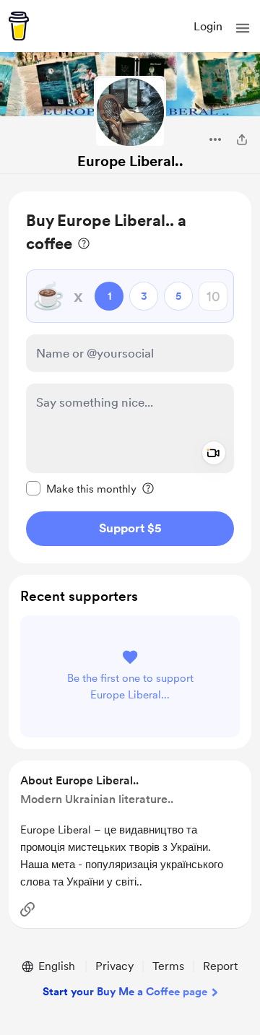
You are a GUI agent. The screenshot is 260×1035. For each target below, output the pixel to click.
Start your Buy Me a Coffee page (125, 991)
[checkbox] (81, 488)
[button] (242, 28)
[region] (130, 377)
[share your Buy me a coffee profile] (241, 139)
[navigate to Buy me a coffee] (19, 26)
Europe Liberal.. (130, 161)
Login (208, 26)
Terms (168, 966)
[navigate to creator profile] (130, 112)
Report (220, 966)
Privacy (114, 966)
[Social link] (27, 909)
